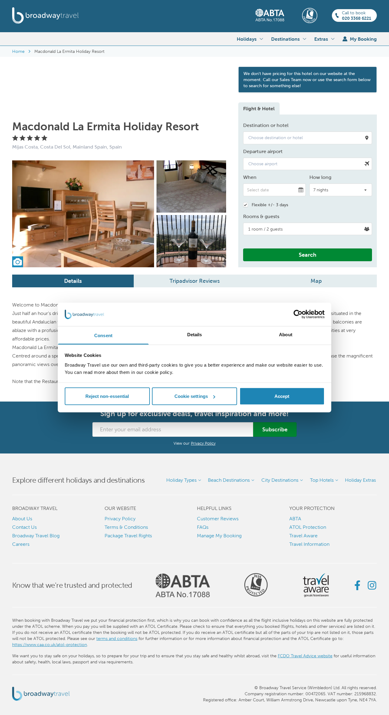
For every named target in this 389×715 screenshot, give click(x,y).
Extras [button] (321, 39)
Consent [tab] (103, 335)
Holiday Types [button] (181, 480)
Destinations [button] (285, 39)
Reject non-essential (107, 396)
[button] (307, 138)
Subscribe (274, 429)
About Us (22, 518)
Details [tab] (194, 334)
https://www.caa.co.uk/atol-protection (49, 644)
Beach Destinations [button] (229, 480)
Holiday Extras (360, 480)
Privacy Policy (203, 443)
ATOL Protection (307, 527)
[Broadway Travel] (45, 15)
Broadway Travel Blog (36, 535)
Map (316, 281)
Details (73, 281)
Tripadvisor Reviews (195, 281)
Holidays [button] (246, 39)
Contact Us (24, 527)
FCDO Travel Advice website (305, 655)
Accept (282, 396)
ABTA (295, 518)
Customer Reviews (218, 518)
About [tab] (285, 334)
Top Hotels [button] (322, 480)
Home (18, 51)
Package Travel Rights (128, 535)
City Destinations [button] (279, 480)
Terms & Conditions (126, 527)
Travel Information (309, 544)
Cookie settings (191, 396)
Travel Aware (303, 535)
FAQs (202, 527)
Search (307, 254)
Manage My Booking (219, 535)
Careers (20, 544)
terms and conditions (116, 638)
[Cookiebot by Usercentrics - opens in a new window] (298, 314)
